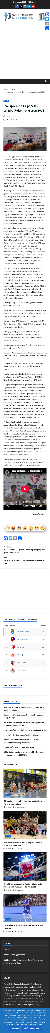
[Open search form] (46, 81)
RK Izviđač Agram (23, 632)
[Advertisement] (25, 51)
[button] (3, 81)
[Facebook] (47, 14)
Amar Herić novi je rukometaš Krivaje (18, 747)
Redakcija (8, 116)
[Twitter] (47, 19)
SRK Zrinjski (21, 670)
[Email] (47, 23)
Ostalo (6, 101)
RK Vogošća (21, 663)
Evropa (8, 836)
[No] (47, 1020)
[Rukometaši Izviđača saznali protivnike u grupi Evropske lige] (25, 825)
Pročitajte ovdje (32, 1028)
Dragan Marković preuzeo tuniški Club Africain (22, 735)
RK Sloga (20, 647)
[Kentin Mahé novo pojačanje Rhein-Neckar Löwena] (25, 908)
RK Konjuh (20, 655)
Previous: (24, 550)
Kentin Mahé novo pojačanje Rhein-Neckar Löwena (24, 730)
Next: (23, 560)
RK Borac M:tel (22, 639)
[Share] (47, 28)
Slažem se (14, 1028)
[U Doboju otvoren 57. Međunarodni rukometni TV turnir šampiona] (25, 783)
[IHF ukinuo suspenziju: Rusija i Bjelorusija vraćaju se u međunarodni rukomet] (25, 866)
